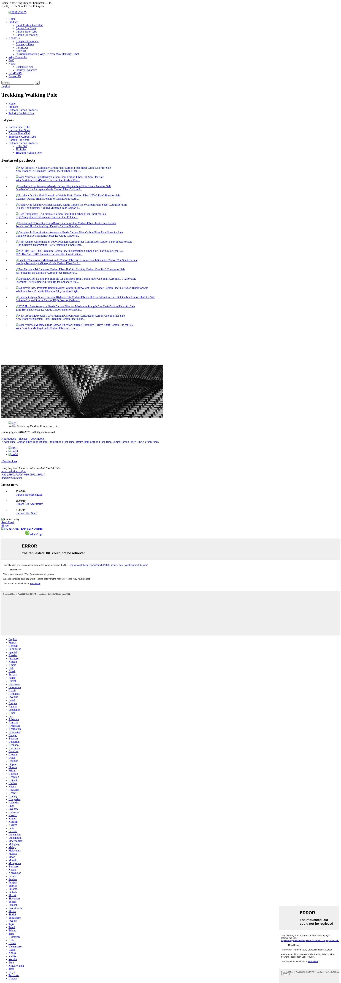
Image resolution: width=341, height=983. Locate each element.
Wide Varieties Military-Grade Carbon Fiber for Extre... (47, 328)
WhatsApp (35, 534)
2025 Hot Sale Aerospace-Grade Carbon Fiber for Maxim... (49, 309)
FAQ (11, 60)
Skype (5, 525)
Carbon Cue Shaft (26, 28)
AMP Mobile (37, 438)
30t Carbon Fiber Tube (61, 441)
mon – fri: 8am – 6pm (13, 471)
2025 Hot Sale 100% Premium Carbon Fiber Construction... (49, 254)
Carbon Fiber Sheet (26, 34)
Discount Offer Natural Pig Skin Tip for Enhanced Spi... (47, 281)
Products (13, 21)
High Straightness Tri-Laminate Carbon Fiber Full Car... (47, 217)
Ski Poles (21, 149)
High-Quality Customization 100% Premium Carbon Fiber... (49, 244)
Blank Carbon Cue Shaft (29, 25)
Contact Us (15, 76)
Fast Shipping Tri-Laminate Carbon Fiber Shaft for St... (47, 272)
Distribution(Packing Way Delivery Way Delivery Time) (47, 53)
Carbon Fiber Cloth (19, 133)
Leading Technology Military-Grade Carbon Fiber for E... (48, 263)
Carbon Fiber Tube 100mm (32, 441)
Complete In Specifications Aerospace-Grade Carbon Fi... (48, 235)
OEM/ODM (15, 73)
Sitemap (23, 438)
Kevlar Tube (8, 441)
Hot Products (8, 438)
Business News (24, 66)
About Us (14, 37)
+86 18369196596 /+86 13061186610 (23, 474)
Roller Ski (21, 146)
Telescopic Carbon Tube (22, 136)
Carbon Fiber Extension (29, 494)
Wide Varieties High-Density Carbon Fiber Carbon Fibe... (48, 180)
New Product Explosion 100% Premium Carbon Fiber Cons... (50, 318)
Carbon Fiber (150, 441)
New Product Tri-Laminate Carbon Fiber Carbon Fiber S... (49, 170)
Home (12, 18)
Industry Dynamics (26, 69)
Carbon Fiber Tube (26, 31)
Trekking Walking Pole (21, 113)
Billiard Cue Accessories (29, 503)
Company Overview (27, 41)
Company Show (25, 44)
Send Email (7, 522)
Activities (21, 50)
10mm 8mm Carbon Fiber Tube (93, 441)
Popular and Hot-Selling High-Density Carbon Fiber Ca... (48, 226)
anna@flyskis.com (11, 477)
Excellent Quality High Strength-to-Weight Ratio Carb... (47, 198)
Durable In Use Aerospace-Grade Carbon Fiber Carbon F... (49, 189)
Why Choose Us (18, 57)
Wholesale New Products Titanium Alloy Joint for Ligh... (48, 291)
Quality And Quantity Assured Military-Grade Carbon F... (48, 207)
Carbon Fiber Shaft (26, 513)
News (12, 63)
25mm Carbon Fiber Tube (127, 441)
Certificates (22, 47)
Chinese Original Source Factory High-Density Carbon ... (48, 300)
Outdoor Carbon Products (23, 109)
